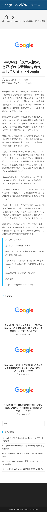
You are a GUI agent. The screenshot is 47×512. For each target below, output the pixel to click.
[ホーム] (3, 21)
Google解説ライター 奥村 (17, 80)
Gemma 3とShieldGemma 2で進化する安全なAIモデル (23, 469)
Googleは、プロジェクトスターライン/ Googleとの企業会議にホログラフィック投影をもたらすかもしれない (23, 328)
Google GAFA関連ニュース (21, 5)
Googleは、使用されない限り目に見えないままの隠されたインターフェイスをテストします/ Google (23, 368)
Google (29, 83)
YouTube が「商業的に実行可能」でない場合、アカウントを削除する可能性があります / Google (23, 407)
